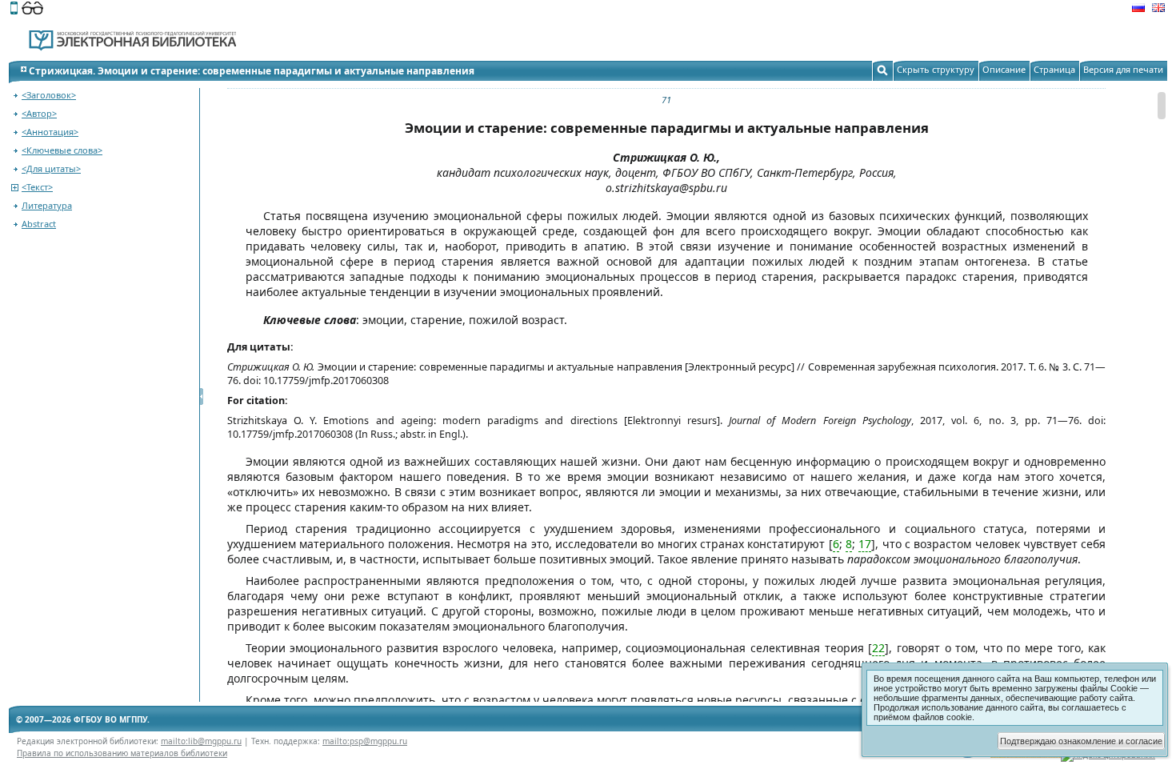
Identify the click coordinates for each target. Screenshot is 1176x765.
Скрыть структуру (935, 69)
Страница (1054, 69)
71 (666, 100)
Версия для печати (1123, 69)
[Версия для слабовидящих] (32, 9)
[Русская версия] (1138, 9)
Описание (1004, 69)
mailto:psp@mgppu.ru (364, 741)
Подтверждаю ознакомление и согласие (1081, 741)
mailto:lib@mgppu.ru (201, 741)
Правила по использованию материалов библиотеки (122, 753)
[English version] (1158, 9)
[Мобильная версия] (14, 9)
